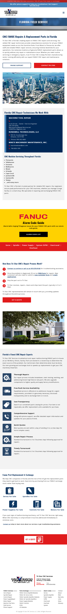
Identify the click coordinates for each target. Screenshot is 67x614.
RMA (59, 595)
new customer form (42, 275)
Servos (46, 593)
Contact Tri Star (48, 65)
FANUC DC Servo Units (26, 595)
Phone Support (16, 65)
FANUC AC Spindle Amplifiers (28, 599)
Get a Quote (17, 300)
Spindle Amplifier (49, 595)
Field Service (7, 605)
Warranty (61, 597)
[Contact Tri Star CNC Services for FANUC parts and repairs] (22, 580)
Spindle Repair (7, 595)
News (59, 601)
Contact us (6, 524)
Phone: (40, 583)
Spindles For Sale (30, 496)
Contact (60, 591)
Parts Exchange (24, 591)
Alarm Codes (47, 591)
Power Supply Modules (26, 601)
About (60, 593)
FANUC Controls (24, 603)
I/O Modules (23, 607)
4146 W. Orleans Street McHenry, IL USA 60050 (43, 579)
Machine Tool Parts (9, 603)
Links (59, 599)
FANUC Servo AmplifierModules (29, 593)
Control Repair (7, 597)
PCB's (21, 605)
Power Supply (28, 245)
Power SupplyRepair (9, 599)
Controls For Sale (37, 510)
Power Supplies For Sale (13, 510)
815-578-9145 (34, 5)
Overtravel (54, 245)
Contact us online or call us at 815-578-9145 (23, 268)
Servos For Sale (10, 496)
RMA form (42, 273)
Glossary (60, 603)
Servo (8, 245)
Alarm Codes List (33, 234)
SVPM (45, 599)
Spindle (16, 245)
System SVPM (42, 245)
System (46, 605)
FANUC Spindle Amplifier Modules (29, 597)
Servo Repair (7, 593)
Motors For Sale (57, 510)
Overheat (33, 248)
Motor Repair (7, 601)
